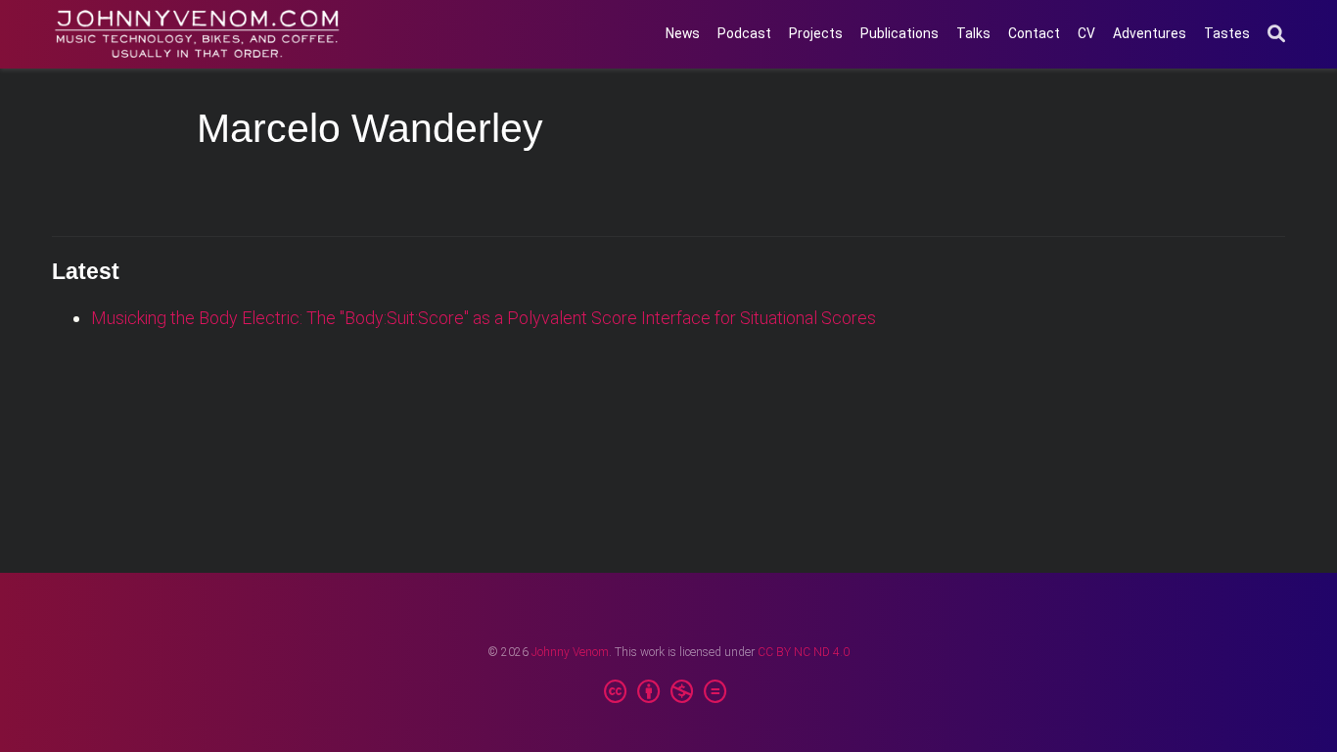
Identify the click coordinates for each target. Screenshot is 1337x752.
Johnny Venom (570, 652)
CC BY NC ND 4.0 (804, 652)
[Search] (1276, 35)
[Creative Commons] (669, 692)
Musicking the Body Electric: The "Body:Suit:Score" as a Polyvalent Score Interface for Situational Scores (483, 317)
